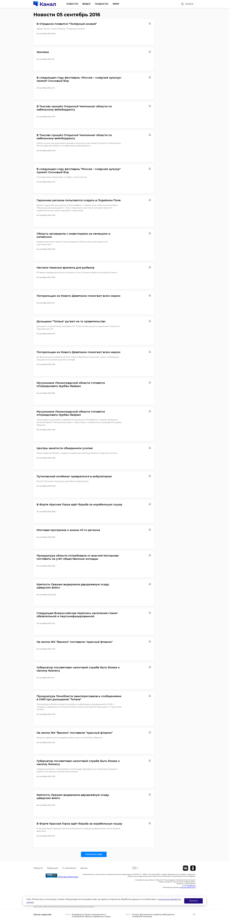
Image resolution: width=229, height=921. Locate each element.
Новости (72, 4)
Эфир (116, 4)
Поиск (189, 4)
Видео (86, 4)
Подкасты (101, 4)
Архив (83, 868)
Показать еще (93, 854)
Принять (193, 900)
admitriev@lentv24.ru (188, 887)
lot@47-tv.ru (191, 885)
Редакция (52, 868)
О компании (69, 868)
